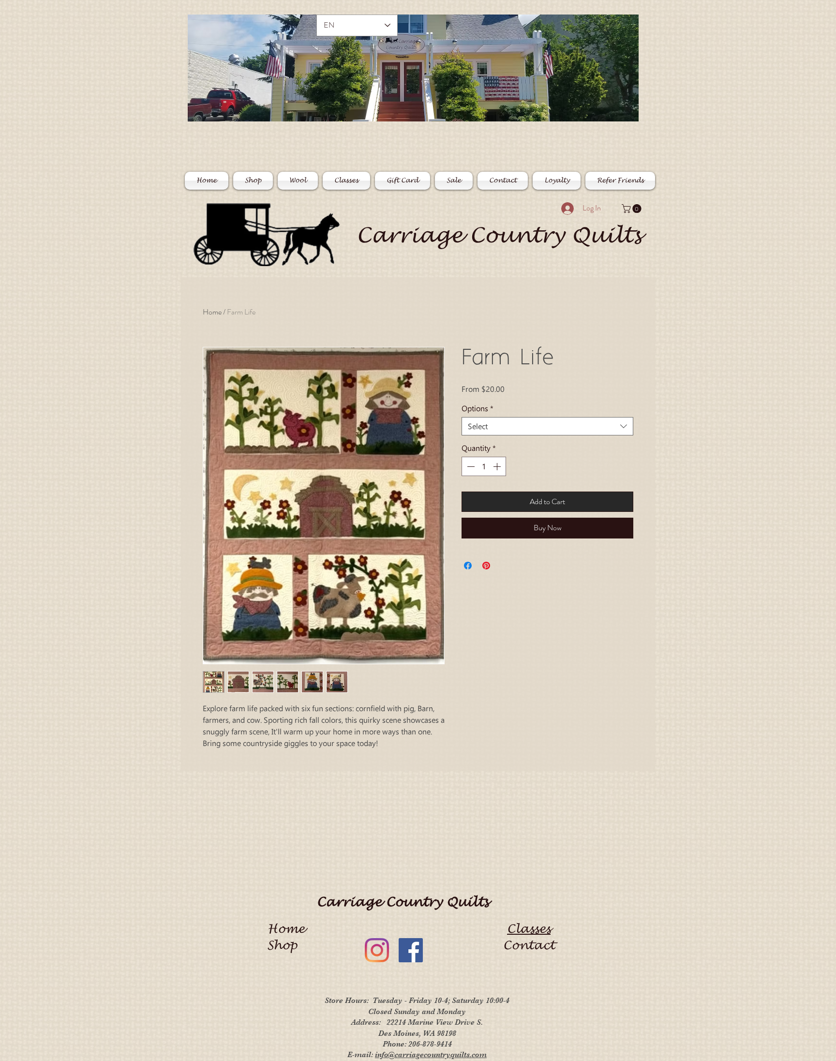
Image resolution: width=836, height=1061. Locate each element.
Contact (529, 945)
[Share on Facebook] (468, 565)
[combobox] (547, 426)
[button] (632, 208)
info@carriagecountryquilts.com (431, 1054)
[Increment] (498, 466)
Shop (286, 945)
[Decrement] (470, 466)
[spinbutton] (484, 466)
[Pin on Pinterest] (486, 565)
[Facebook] (411, 950)
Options (477, 408)
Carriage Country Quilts (499, 235)
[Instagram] (377, 950)
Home (212, 311)
